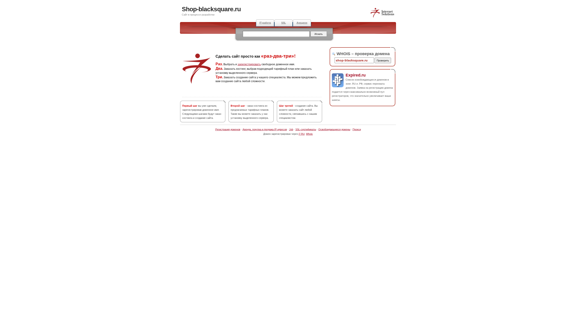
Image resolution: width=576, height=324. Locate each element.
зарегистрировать (249, 64)
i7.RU (302, 134)
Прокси (357, 129)
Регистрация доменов (227, 129)
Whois (309, 134)
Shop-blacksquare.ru (211, 9)
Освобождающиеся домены (334, 129)
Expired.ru (356, 75)
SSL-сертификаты (305, 129)
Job (291, 129)
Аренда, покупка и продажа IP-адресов (265, 129)
